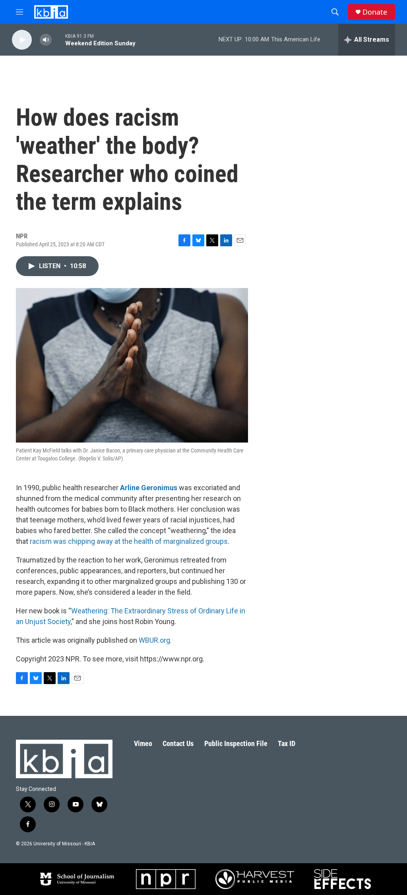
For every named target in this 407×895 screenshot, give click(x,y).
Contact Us (178, 743)
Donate (374, 12)
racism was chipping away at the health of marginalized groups (129, 541)
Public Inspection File (235, 743)
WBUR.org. (155, 640)
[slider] (58, 39)
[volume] (45, 40)
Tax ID (286, 743)
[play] (22, 39)
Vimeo (143, 743)
